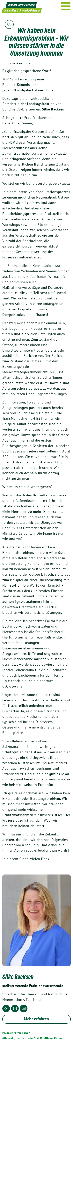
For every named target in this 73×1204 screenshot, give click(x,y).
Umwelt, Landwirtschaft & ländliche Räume (33, 1038)
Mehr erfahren (36, 1018)
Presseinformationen (16, 1033)
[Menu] (65, 6)
